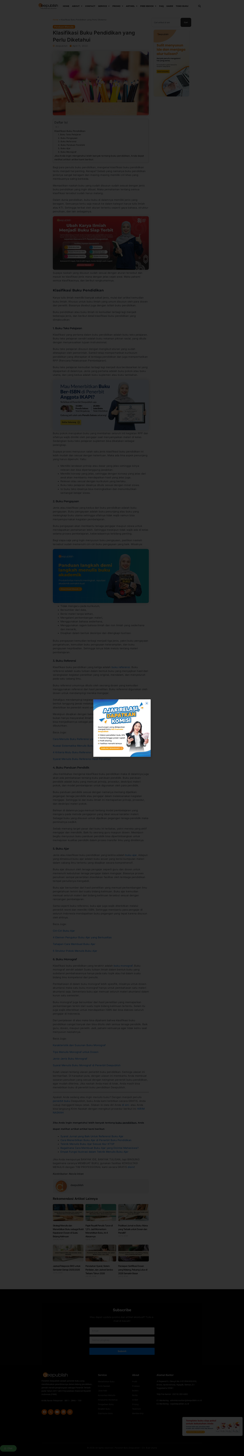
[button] (147, 703)
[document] (122, 728)
